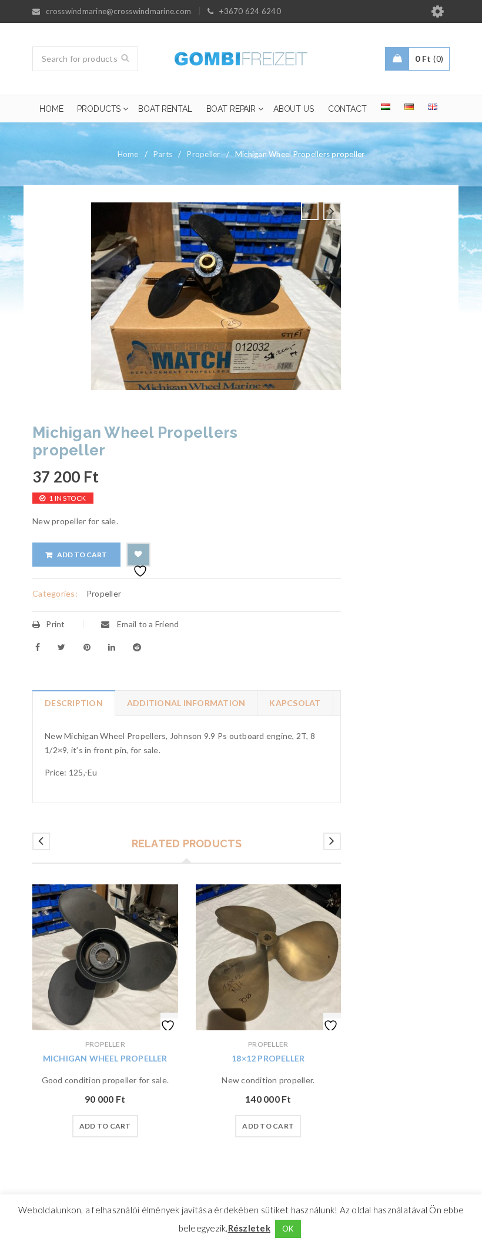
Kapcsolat (294, 703)
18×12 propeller (268, 1058)
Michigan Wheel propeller (105, 1058)
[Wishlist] (138, 555)
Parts (162, 154)
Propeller (203, 154)
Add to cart (82, 554)
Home (128, 154)
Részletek (249, 1228)
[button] (105, 1126)
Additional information (186, 703)
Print (55, 624)
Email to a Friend (147, 624)
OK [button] (288, 1228)
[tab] (73, 703)
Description (74, 703)
